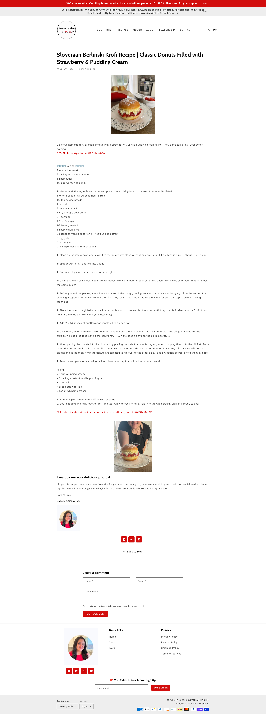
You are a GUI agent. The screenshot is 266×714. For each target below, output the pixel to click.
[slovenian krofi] (133, 104)
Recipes (123, 30)
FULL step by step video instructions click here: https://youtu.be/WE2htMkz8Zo (105, 412)
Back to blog (135, 551)
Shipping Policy (170, 648)
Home (112, 636)
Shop (112, 642)
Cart (215, 30)
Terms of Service (171, 653)
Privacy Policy (169, 636)
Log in (206, 3)
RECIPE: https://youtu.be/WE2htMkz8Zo (81, 153)
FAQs (112, 648)
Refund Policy (169, 642)
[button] (210, 30)
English (85, 706)
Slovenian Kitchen (198, 700)
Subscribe (161, 687)
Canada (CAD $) (66, 706)
